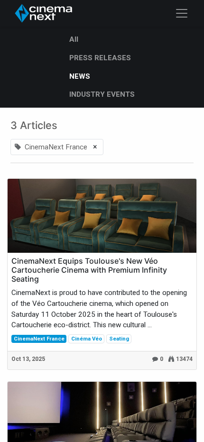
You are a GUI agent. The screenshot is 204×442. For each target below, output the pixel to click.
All (73, 39)
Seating (119, 338)
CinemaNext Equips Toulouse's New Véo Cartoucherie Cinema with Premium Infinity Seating (89, 270)
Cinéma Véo (86, 338)
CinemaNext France (39, 338)
